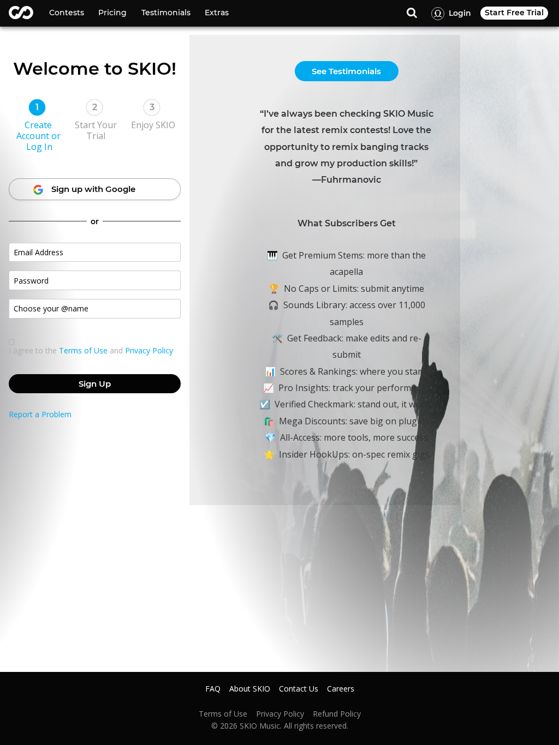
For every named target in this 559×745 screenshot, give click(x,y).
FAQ (213, 689)
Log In (39, 147)
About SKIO (249, 689)
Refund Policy (337, 714)
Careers (340, 689)
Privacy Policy (149, 350)
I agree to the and (91, 351)
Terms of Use (83, 350)
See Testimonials (346, 71)
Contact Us (298, 689)
